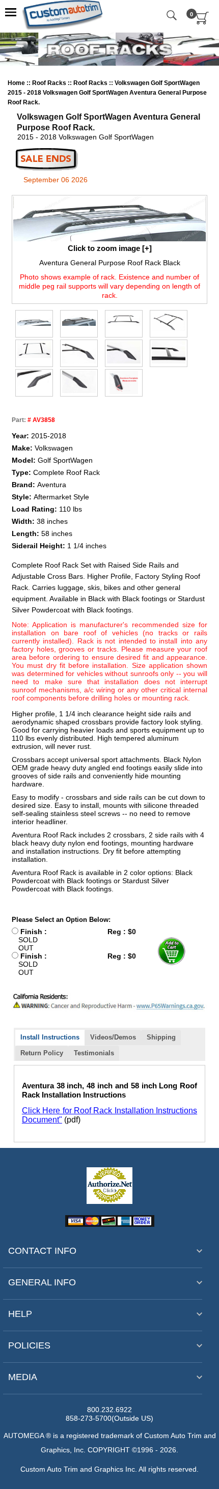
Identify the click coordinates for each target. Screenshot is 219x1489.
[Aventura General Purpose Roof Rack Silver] (79, 321)
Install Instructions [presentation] (49, 1037)
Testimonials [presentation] (94, 1053)
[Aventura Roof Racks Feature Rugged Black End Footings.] (34, 382)
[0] (202, 22)
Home (16, 83)
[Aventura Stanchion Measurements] (123, 382)
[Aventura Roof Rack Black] (124, 320)
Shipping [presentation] (161, 1037)
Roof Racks (50, 83)
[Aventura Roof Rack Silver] (34, 349)
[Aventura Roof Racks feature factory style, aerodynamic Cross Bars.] (168, 352)
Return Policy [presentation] (41, 1053)
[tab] (50, 1038)
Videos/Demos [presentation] (113, 1037)
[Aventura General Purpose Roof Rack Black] (109, 218)
